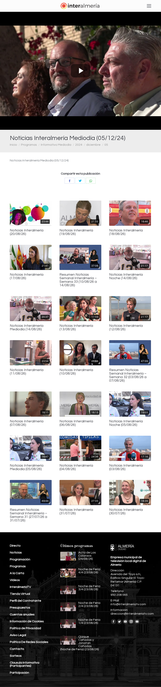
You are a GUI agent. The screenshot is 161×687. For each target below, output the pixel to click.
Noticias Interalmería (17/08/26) (26, 276)
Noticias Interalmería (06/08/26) (76, 423)
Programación (20, 559)
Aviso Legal (18, 635)
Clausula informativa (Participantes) (24, 664)
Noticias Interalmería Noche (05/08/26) (126, 423)
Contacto (17, 648)
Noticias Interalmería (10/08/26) (76, 371)
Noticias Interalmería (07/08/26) (26, 423)
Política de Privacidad (25, 628)
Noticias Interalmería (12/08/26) (126, 327)
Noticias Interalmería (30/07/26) (126, 511)
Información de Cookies (27, 621)
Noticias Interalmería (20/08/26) (26, 232)
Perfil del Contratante (25, 600)
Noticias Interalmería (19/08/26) (76, 232)
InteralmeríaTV (20, 586)
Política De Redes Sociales (29, 642)
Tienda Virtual (20, 593)
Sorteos (16, 655)
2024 (78, 144)
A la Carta (17, 573)
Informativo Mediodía (56, 144)
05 (106, 144)
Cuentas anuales (22, 614)
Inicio (13, 144)
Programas (29, 144)
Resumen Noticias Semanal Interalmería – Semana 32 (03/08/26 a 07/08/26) (127, 375)
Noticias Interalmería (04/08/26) (76, 467)
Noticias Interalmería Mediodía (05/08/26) (26, 467)
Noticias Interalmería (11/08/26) (26, 371)
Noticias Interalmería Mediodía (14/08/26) (26, 327)
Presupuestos (20, 607)
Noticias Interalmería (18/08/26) (126, 232)
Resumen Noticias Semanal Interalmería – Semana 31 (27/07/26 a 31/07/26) (28, 515)
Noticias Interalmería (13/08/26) (76, 327)
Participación (19, 672)
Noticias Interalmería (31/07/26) (76, 511)
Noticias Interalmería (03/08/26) (126, 467)
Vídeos (15, 580)
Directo (15, 545)
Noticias (16, 552)
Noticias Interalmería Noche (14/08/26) (126, 276)
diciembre (93, 144)
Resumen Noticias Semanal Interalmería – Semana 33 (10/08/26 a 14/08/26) (78, 280)
